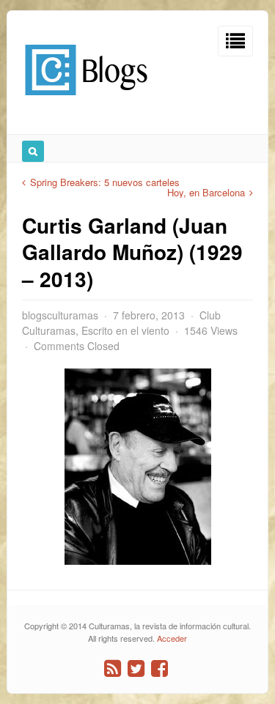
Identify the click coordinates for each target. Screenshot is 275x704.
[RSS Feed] (112, 668)
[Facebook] (159, 668)
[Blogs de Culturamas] (86, 101)
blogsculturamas (60, 315)
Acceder (172, 638)
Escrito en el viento (125, 330)
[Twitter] (136, 668)
